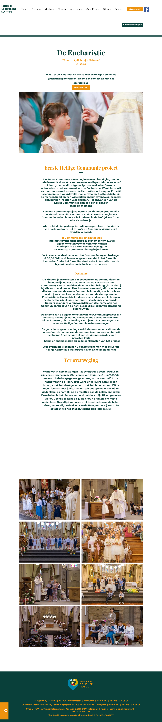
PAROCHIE (86, 681)
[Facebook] (146, 9)
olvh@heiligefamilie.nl (108, 704)
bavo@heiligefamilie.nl (95, 701)
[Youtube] (5, 710)
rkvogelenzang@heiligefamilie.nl (117, 709)
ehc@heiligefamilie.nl (102, 349)
